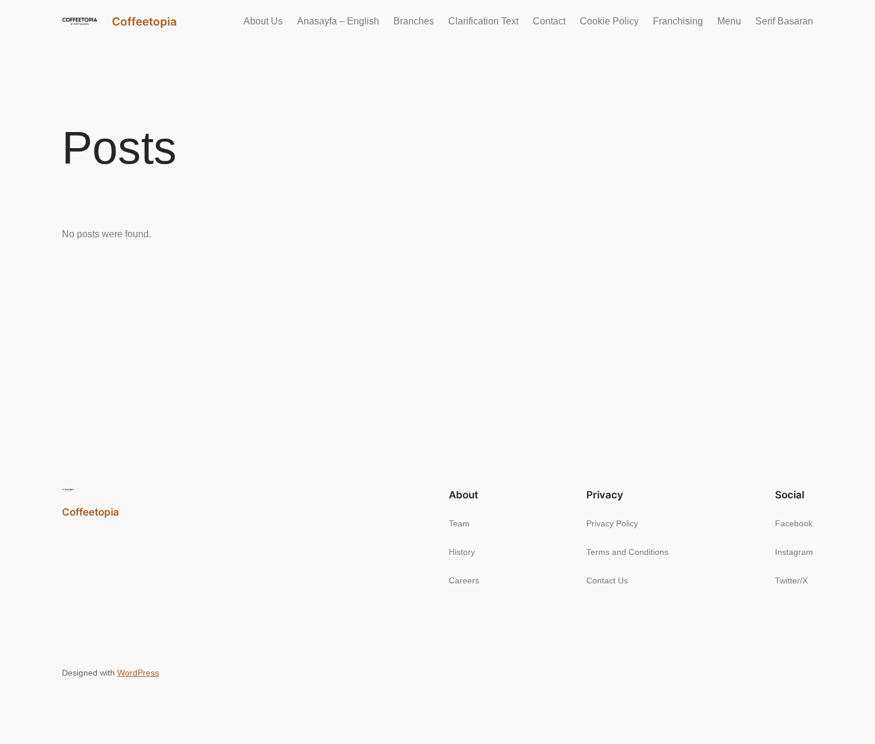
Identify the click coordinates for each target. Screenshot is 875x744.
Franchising (678, 21)
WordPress (138, 672)
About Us (263, 21)
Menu (729, 21)
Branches (413, 21)
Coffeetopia (144, 21)
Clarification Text (483, 21)
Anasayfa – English (338, 21)
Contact (549, 21)
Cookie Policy (609, 21)
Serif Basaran (784, 21)
